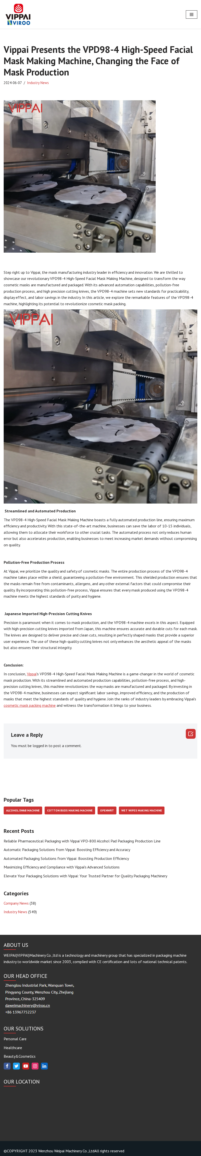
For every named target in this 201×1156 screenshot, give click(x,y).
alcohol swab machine (23, 810)
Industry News (38, 82)
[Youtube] (25, 1066)
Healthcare (13, 1047)
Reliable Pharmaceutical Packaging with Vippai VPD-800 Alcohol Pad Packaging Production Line (82, 840)
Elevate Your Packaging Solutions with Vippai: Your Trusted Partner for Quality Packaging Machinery (85, 875)
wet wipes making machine (141, 810)
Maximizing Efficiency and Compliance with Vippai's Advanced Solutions (62, 867)
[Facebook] (7, 1066)
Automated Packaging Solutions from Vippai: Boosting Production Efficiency (66, 858)
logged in (40, 745)
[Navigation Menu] (191, 14)
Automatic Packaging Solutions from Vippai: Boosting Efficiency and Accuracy (67, 849)
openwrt (107, 810)
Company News (16, 903)
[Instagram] (35, 1066)
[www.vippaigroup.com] (18, 14)
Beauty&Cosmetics (20, 1056)
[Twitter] (16, 1066)
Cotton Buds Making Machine (70, 810)
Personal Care (15, 1038)
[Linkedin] (44, 1066)
